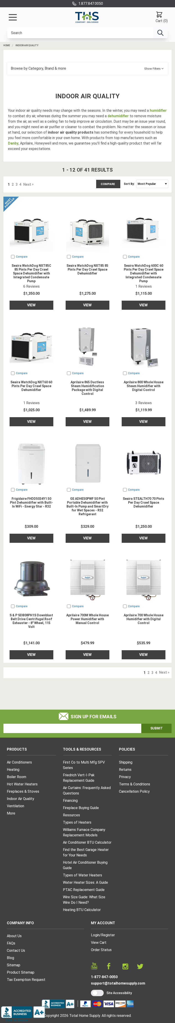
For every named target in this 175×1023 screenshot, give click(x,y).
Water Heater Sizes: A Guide (85, 882)
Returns (125, 769)
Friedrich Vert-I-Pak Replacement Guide (79, 778)
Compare (108, 184)
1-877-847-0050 (104, 977)
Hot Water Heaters (22, 784)
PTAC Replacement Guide (84, 890)
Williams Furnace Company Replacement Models (84, 832)
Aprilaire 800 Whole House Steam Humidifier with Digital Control (143, 386)
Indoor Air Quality (26, 45)
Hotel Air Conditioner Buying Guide (85, 865)
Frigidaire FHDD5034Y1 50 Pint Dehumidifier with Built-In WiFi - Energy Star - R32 (31, 502)
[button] (87, 68)
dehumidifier (118, 116)
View (31, 305)
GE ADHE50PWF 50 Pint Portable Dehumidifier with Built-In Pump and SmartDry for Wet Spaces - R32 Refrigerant (87, 506)
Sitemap (13, 965)
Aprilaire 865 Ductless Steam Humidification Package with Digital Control (87, 388)
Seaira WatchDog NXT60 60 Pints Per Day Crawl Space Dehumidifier (31, 386)
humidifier (158, 110)
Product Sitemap (20, 972)
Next (27, 184)
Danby (13, 143)
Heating (13, 769)
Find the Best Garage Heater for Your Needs (86, 852)
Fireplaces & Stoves (23, 791)
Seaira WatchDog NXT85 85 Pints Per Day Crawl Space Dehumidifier (87, 269)
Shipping (125, 762)
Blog (10, 958)
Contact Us (16, 950)
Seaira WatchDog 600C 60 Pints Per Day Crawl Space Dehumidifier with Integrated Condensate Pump (143, 273)
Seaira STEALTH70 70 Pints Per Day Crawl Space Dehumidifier (143, 502)
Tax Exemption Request (26, 979)
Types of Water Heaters (82, 875)
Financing (70, 800)
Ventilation (15, 806)
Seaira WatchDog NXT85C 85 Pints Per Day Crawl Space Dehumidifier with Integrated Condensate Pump (31, 273)
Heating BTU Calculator (82, 910)
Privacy (125, 777)
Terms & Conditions (134, 784)
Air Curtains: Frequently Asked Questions (87, 790)
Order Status (101, 950)
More (11, 813)
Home (6, 45)
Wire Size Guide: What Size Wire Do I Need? (84, 900)
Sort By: (129, 183)
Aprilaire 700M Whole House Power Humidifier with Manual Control (87, 619)
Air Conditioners (19, 762)
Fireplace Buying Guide (81, 808)
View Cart (98, 942)
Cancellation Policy (134, 791)
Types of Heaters (77, 822)
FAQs (11, 943)
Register (108, 935)
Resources (71, 815)
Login (95, 935)
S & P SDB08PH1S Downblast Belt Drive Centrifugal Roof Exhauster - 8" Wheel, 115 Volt (31, 621)
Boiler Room (16, 777)
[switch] (97, 993)
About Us (14, 936)
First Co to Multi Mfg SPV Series (84, 765)
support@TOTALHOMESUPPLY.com (118, 983)
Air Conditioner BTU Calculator (87, 842)
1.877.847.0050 (90, 3)
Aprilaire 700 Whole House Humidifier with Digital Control (143, 619)
